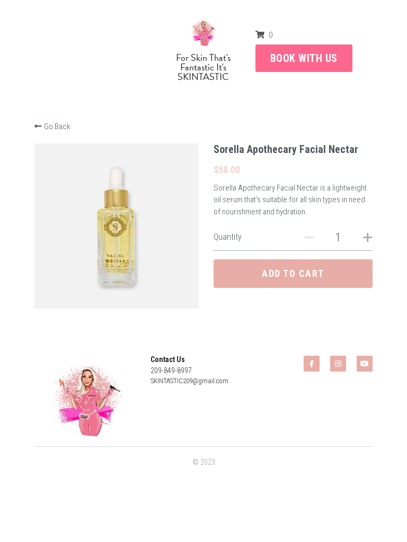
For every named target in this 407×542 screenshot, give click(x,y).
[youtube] (365, 364)
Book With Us (304, 58)
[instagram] (338, 364)
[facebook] (312, 364)
